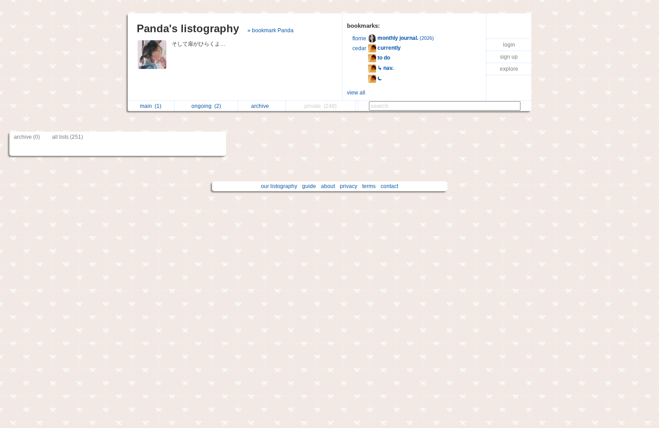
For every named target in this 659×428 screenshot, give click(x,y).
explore (509, 69)
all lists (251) (67, 137)
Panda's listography (188, 28)
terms (369, 186)
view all (356, 93)
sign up (509, 57)
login (509, 45)
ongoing (206, 106)
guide (309, 186)
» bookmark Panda (270, 30)
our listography (279, 186)
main (150, 106)
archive (261, 106)
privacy (348, 186)
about (328, 186)
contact (389, 186)
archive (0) (27, 137)
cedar (359, 48)
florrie (359, 38)
